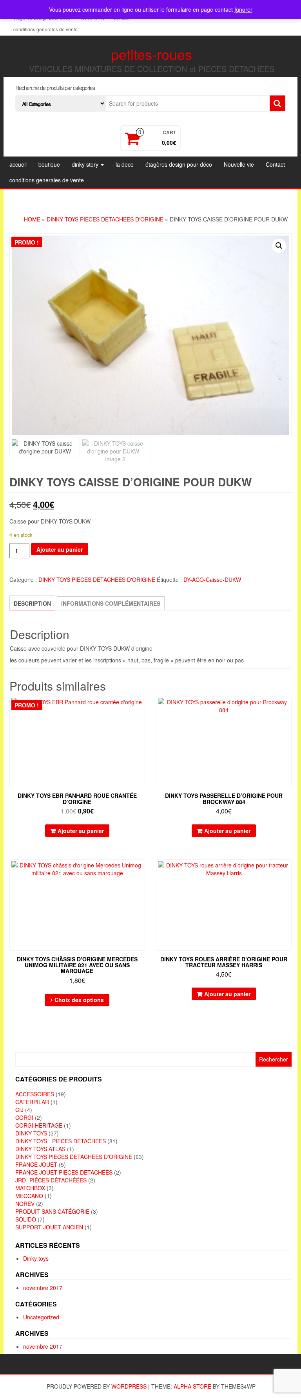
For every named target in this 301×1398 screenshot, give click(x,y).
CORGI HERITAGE (38, 1125)
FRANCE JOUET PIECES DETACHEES (63, 1172)
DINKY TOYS (31, 1133)
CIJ (19, 1110)
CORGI (24, 1117)
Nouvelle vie (239, 164)
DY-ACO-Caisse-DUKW (212, 579)
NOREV (24, 1203)
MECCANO (29, 1196)
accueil (18, 164)
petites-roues (151, 54)
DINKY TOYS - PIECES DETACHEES (60, 1141)
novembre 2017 (42, 1288)
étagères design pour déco (178, 164)
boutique (49, 164)
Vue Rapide (141, 708)
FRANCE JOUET (36, 1164)
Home (32, 219)
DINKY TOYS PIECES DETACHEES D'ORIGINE (105, 219)
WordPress (129, 1386)
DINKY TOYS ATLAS (40, 1149)
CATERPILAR (32, 1102)
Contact (275, 164)
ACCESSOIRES (34, 1094)
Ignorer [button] (243, 9)
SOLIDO (25, 1219)
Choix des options (79, 1000)
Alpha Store (192, 1386)
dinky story (86, 164)
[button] (279, 246)
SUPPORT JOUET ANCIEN (49, 1227)
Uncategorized (41, 1317)
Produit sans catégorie (52, 1211)
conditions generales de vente (45, 29)
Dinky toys (36, 1258)
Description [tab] (32, 603)
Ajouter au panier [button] (81, 831)
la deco (125, 164)
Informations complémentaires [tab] (110, 603)
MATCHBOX (30, 1188)
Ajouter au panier (59, 549)
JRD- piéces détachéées (51, 1180)
